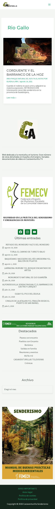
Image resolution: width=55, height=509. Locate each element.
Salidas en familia (29, 348)
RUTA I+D (28, 356)
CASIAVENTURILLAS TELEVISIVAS (29, 359)
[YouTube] (34, 232)
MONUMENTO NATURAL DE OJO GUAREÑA (27, 277)
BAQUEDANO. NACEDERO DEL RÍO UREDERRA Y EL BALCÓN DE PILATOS (27, 260)
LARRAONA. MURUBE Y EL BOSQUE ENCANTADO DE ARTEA (27, 269)
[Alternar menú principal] (49, 5)
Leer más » (11, 97)
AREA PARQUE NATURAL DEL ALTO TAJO (22, 78)
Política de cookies (27, 495)
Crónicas (29, 363)
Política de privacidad (27, 499)
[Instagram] (27, 232)
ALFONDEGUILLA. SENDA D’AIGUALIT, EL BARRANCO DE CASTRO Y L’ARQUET (27, 285)
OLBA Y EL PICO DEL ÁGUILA (27, 294)
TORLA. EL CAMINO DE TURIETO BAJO (27, 252)
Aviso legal (27, 492)
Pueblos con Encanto (28, 341)
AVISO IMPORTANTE (27, 489)
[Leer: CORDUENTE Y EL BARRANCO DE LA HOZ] (27, 51)
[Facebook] (20, 232)
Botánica (29, 345)
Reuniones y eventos (28, 352)
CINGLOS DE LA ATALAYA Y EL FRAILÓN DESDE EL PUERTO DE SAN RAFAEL (27, 302)
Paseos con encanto (29, 338)
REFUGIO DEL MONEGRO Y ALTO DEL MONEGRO (27, 244)
